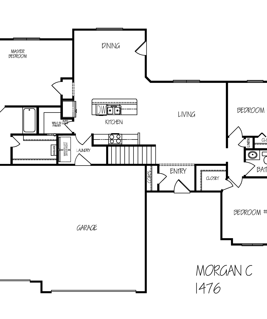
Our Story (134, 5)
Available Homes (161, 5)
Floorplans (142, 5)
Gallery (170, 5)
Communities (151, 5)
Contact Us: (177, 5)
